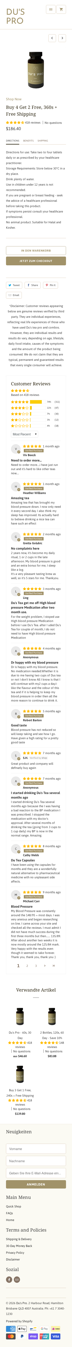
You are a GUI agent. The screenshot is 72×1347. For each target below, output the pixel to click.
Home (10, 1220)
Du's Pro (15, 17)
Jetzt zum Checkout (36, 261)
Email (16, 295)
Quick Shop (13, 1206)
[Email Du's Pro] (17, 1279)
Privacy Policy (15, 1252)
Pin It (52, 285)
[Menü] (51, 9)
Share (34, 285)
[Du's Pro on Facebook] (9, 1279)
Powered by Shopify (19, 1321)
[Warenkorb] (61, 9)
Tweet (16, 285)
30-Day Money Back (19, 1246)
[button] (15, 122)
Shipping (43, 140)
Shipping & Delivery (19, 1239)
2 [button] (27, 965)
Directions (12, 140)
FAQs (9, 1213)
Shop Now (14, 99)
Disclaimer (13, 1259)
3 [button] (36, 965)
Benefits (28, 140)
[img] (32, 446)
